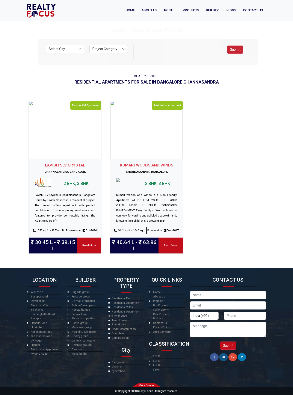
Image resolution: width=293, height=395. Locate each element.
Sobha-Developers (83, 305)
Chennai (117, 366)
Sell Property (161, 309)
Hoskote (36, 327)
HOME (130, 10)
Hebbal (35, 344)
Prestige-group (81, 296)
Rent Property (161, 314)
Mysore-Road (39, 353)
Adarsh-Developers (84, 331)
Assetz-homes (81, 309)
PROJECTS (191, 10)
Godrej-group (80, 336)
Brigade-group (81, 292)
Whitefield (37, 292)
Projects (158, 300)
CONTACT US (253, 10)
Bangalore (118, 362)
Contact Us (160, 323)
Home (157, 292)
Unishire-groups (82, 344)
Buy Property (161, 305)
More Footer (146, 385)
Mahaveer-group (82, 327)
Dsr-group (78, 349)
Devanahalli (38, 300)
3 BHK (156, 360)
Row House (119, 324)
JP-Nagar (36, 340)
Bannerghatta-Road (43, 314)
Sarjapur (36, 318)
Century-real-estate (83, 340)
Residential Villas (122, 307)
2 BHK (156, 356)
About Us (159, 296)
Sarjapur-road (39, 296)
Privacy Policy (161, 327)
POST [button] (168, 10)
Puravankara (79, 314)
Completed (118, 333)
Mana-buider (79, 353)
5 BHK (156, 369)
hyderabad (118, 371)
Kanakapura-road (41, 331)
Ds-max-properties (83, 300)
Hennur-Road (39, 323)
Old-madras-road (41, 336)
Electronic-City (39, 305)
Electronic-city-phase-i (44, 349)
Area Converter (162, 331)
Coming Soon (120, 337)
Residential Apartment (125, 302)
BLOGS (231, 10)
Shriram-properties (83, 318)
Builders (158, 318)
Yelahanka (37, 309)
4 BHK (156, 365)
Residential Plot (121, 298)
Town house (119, 320)
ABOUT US (149, 10)
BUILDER (212, 10)
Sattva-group (80, 323)
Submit (235, 49)
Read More (89, 245)
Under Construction (124, 329)
